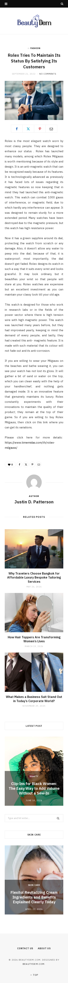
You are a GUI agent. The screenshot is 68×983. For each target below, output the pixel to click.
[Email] (51, 129)
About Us (44, 948)
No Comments (47, 74)
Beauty (34, 776)
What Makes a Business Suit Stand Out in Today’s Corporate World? (34, 699)
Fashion (35, 48)
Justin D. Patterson (34, 502)
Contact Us (25, 948)
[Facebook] (17, 129)
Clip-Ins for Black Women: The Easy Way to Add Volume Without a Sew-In (34, 788)
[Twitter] (28, 129)
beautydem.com (34, 964)
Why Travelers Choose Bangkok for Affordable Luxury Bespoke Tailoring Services (34, 577)
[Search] (62, 4)
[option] (34, 771)
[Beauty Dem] (34, 20)
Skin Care (34, 885)
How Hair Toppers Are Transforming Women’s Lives (34, 639)
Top (35, 975)
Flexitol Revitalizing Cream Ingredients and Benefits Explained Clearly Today (34, 897)
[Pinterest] (40, 129)
